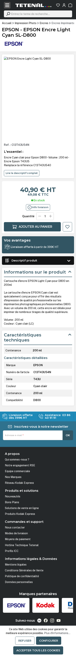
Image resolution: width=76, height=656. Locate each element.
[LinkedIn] (39, 621)
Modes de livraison (16, 533)
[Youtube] (59, 620)
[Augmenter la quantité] (50, 216)
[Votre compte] (64, 5)
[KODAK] (45, 605)
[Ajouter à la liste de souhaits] (67, 226)
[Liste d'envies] (58, 5)
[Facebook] (46, 620)
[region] (38, 98)
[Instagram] (52, 620)
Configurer (48, 640)
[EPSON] (13, 43)
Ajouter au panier (35, 227)
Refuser (24, 640)
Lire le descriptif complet (22, 173)
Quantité (28, 216)
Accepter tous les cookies (38, 650)
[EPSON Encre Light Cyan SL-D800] (27, 59)
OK (68, 435)
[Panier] (70, 5)
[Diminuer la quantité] (39, 216)
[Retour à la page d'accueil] (33, 5)
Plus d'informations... (57, 633)
